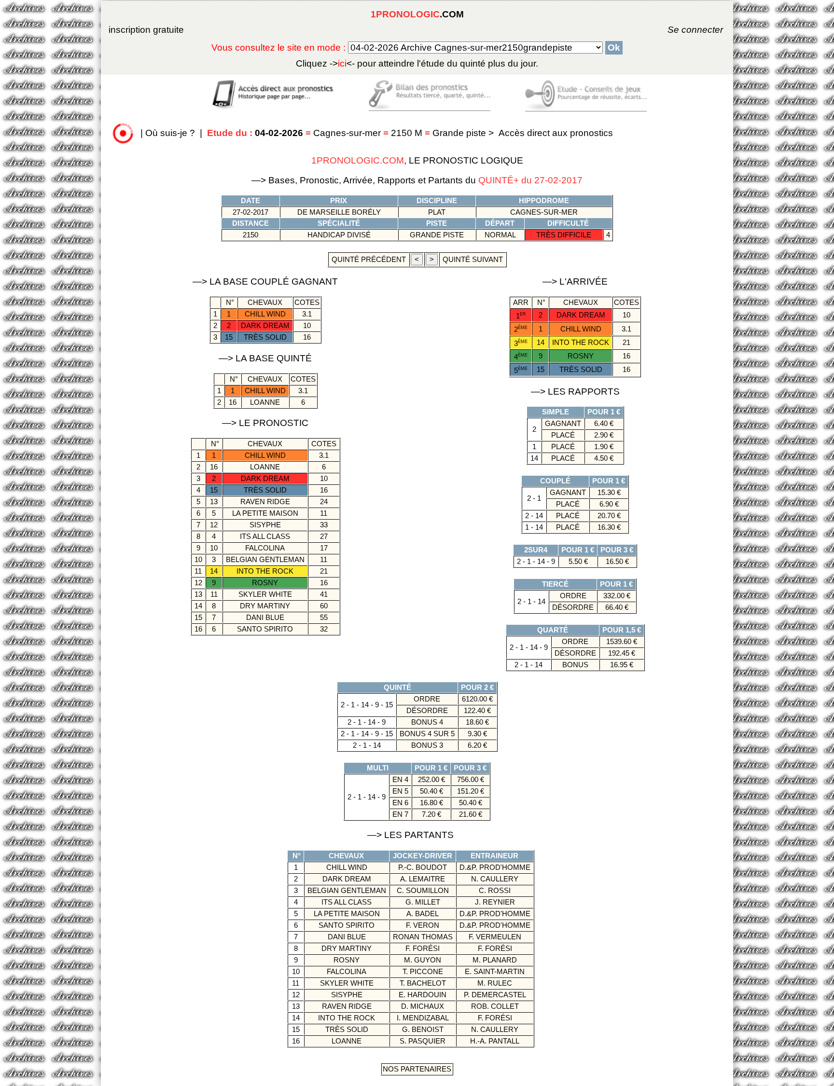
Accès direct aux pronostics (556, 133)
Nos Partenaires (417, 1069)
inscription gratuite (146, 30)
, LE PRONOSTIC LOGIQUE (417, 160)
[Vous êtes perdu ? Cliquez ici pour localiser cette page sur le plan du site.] (123, 133)
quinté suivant (473, 259)
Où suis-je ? (170, 133)
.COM (417, 14)
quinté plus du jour (417, 63)
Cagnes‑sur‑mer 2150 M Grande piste (347, 133)
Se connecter (682, 30)
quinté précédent (369, 259)
